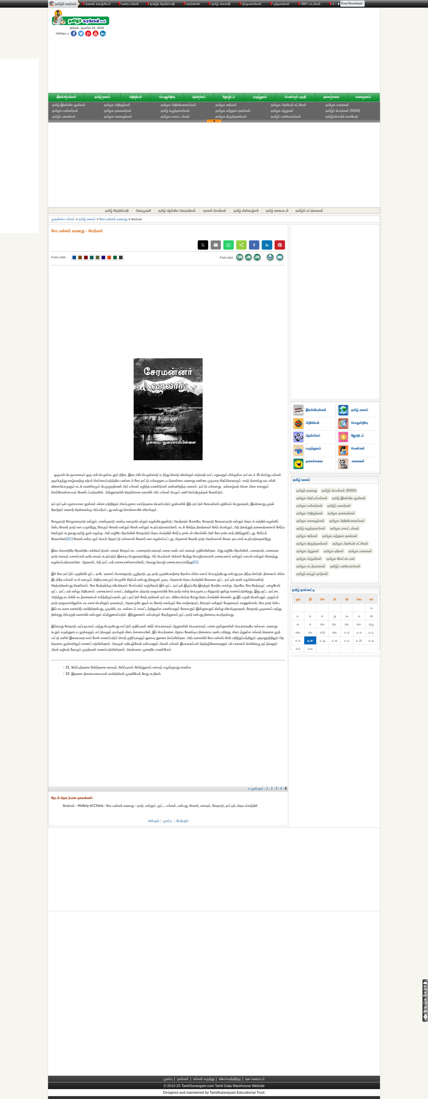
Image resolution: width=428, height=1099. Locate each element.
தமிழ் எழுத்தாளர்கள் (175, 111)
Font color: (58, 257)
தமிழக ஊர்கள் (226, 105)
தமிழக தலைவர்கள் (118, 111)
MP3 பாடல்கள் (310, 4)
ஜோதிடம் (229, 96)
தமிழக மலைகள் (337, 105)
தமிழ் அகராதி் (221, 4)
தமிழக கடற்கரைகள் (311, 566)
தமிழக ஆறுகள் (282, 111)
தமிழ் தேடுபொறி (117, 211)
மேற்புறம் (182, 821)
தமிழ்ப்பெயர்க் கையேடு (342, 116)
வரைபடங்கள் (130, 4)
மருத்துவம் (260, 96)
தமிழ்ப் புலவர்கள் (64, 116)
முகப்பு (167, 821)
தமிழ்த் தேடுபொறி (162, 4)
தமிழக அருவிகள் (309, 559)
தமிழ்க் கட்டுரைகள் (309, 211)
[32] (195, 562)
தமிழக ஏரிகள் (334, 551)
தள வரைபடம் (255, 1079)
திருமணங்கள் (252, 4)
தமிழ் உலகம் (102, 96)
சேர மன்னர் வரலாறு (114, 219)
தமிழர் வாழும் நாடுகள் (312, 574)
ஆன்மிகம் (199, 96)
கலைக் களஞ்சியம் (98, 4)
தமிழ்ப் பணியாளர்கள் (286, 116)
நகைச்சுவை (331, 96)
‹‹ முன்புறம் (255, 788)
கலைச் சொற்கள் (215, 211)
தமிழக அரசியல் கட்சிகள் (289, 105)
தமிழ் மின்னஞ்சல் (246, 211)
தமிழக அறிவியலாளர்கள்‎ (178, 105)
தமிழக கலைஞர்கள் (118, 116)
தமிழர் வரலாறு (306, 490)
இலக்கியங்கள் (66, 96)
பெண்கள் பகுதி (295, 96)
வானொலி (193, 4)
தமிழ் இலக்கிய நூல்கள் (69, 105)
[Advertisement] (270, 51)
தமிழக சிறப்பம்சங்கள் (312, 498)
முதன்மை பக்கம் (63, 219)
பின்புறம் (154, 821)
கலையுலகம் (363, 96)
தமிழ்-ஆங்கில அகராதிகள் (177, 211)
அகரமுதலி (143, 211)
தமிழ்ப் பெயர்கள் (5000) (343, 111)
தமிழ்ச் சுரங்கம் (66, 4)
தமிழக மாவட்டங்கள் (175, 116)
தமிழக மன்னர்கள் (65, 111)
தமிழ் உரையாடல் (277, 211)
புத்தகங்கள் (281, 4)
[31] (70, 539)
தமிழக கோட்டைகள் (340, 559)
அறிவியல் (135, 96)
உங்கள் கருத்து (203, 1079)
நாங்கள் (183, 1079)
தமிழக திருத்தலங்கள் (231, 116)
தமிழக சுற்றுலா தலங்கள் (233, 111)
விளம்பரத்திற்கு (230, 1079)
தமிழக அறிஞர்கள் (117, 105)
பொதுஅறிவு (167, 96)
